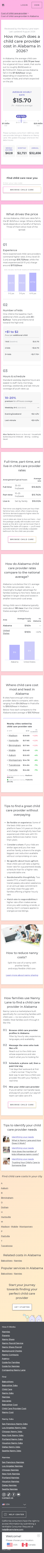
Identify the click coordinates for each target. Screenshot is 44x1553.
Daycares (6, 1401)
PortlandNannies (10, 1478)
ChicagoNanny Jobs (12, 1431)
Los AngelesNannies (12, 1466)
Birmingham (15, 745)
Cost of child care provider (14, 13)
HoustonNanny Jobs (12, 1443)
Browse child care (22, 190)
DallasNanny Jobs (11, 1447)
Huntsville (13, 740)
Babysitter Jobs (10, 1385)
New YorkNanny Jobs (12, 1435)
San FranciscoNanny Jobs (15, 1424)
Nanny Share (8, 1339)
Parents (6, 1335)
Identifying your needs (23, 1137)
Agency (5, 1358)
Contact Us (7, 1498)
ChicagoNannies (10, 1470)
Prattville (13, 770)
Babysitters (6, 1261)
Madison (13, 735)
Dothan (4, 1207)
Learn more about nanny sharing (22, 975)
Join (36, 5)
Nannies (18, 1261)
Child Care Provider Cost (14, 1408)
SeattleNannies (10, 1489)
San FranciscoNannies (13, 1462)
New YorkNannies (11, 1474)
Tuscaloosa (14, 765)
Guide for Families (11, 1362)
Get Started (22, 1307)
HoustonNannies (10, 1481)
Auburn (12, 755)
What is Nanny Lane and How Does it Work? (26, 1141)
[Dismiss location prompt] (38, 1535)
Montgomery (15, 760)
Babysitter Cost (10, 1405)
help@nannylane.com (12, 1529)
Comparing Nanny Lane (13, 1370)
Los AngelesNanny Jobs (14, 1428)
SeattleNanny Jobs (11, 1451)
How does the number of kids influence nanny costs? (25, 1152)
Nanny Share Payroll (12, 1347)
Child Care (7, 1389)
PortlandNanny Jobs (12, 1439)
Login (24, 5)
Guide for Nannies (11, 1366)
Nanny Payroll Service (12, 1343)
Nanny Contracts (10, 1355)
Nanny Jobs (8, 1393)
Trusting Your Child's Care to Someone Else (26, 1164)
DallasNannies (9, 1485)
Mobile (12, 750)
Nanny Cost (8, 1412)
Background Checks (12, 1351)
